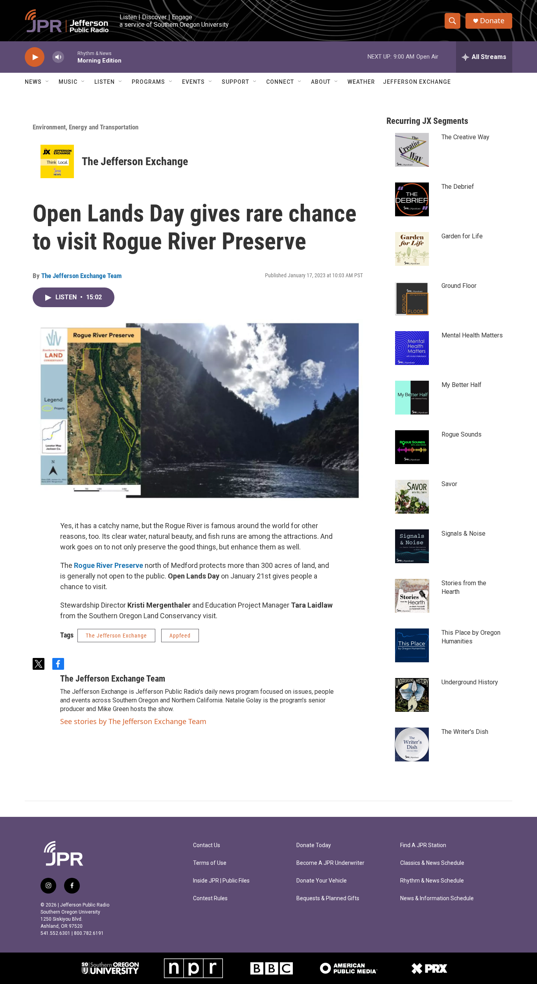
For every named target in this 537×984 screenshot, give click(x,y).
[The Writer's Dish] (412, 744)
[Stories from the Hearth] (412, 596)
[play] (34, 57)
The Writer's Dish (464, 731)
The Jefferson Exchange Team (81, 276)
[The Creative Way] (412, 150)
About (321, 82)
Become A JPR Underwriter (330, 863)
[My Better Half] (412, 398)
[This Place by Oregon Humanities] (412, 645)
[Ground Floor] (412, 298)
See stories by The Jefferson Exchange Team (133, 721)
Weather (361, 82)
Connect (280, 82)
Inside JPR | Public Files (221, 881)
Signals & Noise (463, 533)
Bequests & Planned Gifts (327, 898)
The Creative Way (465, 137)
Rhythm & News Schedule (432, 881)
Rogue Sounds (461, 434)
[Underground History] (412, 695)
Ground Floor (458, 285)
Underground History (469, 682)
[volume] (58, 57)
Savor (449, 484)
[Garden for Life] (412, 249)
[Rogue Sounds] (412, 447)
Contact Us (206, 845)
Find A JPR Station (423, 845)
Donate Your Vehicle (321, 881)
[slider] (71, 57)
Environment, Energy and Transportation (85, 127)
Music (68, 82)
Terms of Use (209, 863)
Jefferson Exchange (417, 82)
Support (235, 82)
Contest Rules (210, 898)
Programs (148, 82)
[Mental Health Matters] (412, 348)
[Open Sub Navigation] (47, 82)
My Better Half (461, 385)
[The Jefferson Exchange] (57, 161)
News (33, 82)
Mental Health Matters (472, 335)
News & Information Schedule (437, 898)
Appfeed (180, 635)
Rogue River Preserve (108, 565)
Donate (492, 21)
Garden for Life (462, 236)
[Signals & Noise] (412, 546)
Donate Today (313, 845)
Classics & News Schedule (432, 863)
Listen (104, 82)
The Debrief (457, 186)
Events (193, 82)
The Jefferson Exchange (135, 161)
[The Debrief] (412, 199)
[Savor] (412, 497)
